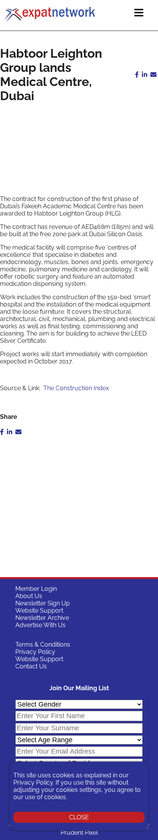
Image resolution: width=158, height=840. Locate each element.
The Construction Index (76, 388)
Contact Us (31, 666)
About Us (28, 596)
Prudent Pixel (79, 832)
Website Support (39, 610)
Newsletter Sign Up (42, 603)
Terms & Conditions (42, 644)
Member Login (36, 588)
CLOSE (79, 817)
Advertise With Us (40, 625)
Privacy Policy (35, 651)
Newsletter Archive (42, 617)
